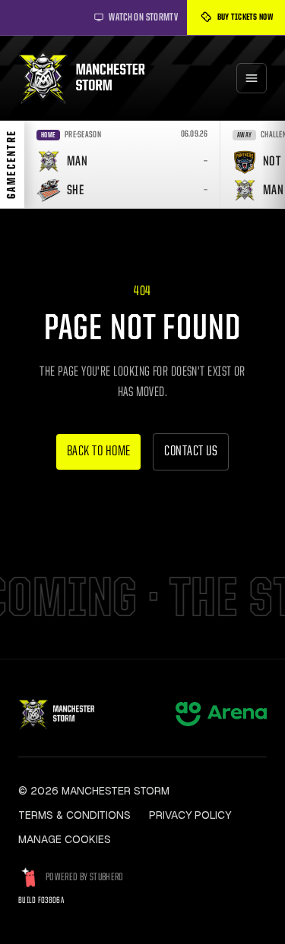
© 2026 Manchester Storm (93, 791)
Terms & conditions (74, 815)
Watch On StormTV (143, 17)
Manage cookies (64, 839)
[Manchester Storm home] (89, 78)
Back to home (99, 452)
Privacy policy (190, 815)
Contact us (190, 452)
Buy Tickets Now (245, 17)
